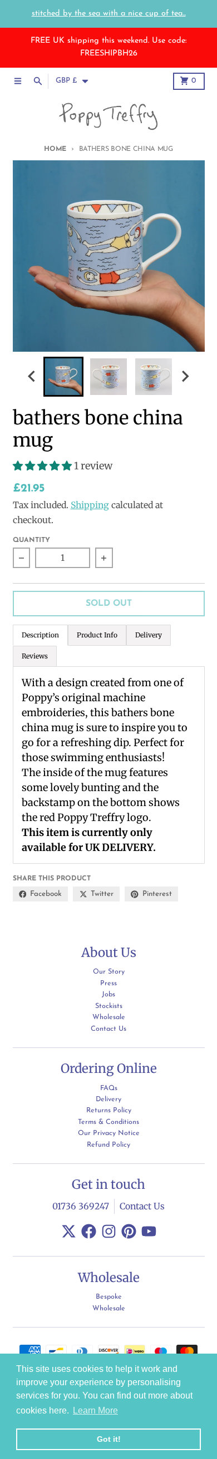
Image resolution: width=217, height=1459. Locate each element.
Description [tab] (40, 635)
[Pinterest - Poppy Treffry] (128, 1231)
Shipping (90, 505)
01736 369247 (80, 1206)
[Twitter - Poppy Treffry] (68, 1231)
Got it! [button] (109, 1439)
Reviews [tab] (35, 656)
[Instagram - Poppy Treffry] (108, 1231)
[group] (63, 377)
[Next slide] (185, 376)
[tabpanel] (109, 765)
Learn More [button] (95, 1410)
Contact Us (142, 1206)
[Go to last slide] (32, 376)
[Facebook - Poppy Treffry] (88, 1231)
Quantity (31, 540)
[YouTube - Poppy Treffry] (148, 1231)
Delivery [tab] (148, 635)
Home (55, 149)
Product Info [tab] (97, 635)
